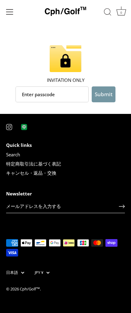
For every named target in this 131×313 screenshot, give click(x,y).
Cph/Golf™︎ (30, 289)
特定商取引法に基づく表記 (33, 164)
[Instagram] (9, 126)
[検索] (107, 13)
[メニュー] (9, 12)
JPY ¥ (39, 272)
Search (13, 154)
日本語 (12, 272)
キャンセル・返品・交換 (31, 173)
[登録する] (122, 206)
